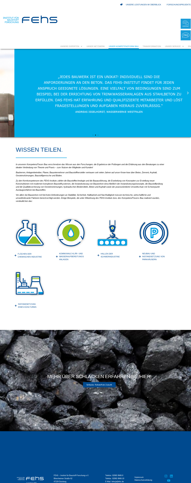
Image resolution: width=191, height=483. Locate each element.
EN (189, 46)
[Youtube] (168, 480)
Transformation (152, 46)
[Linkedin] (171, 476)
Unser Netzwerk (96, 46)
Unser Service (173, 46)
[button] (3, 93)
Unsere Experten (69, 46)
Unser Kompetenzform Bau (124, 46)
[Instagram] (166, 476)
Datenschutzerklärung (143, 480)
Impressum (139, 477)
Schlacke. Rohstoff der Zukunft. (99, 385)
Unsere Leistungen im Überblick (143, 4)
